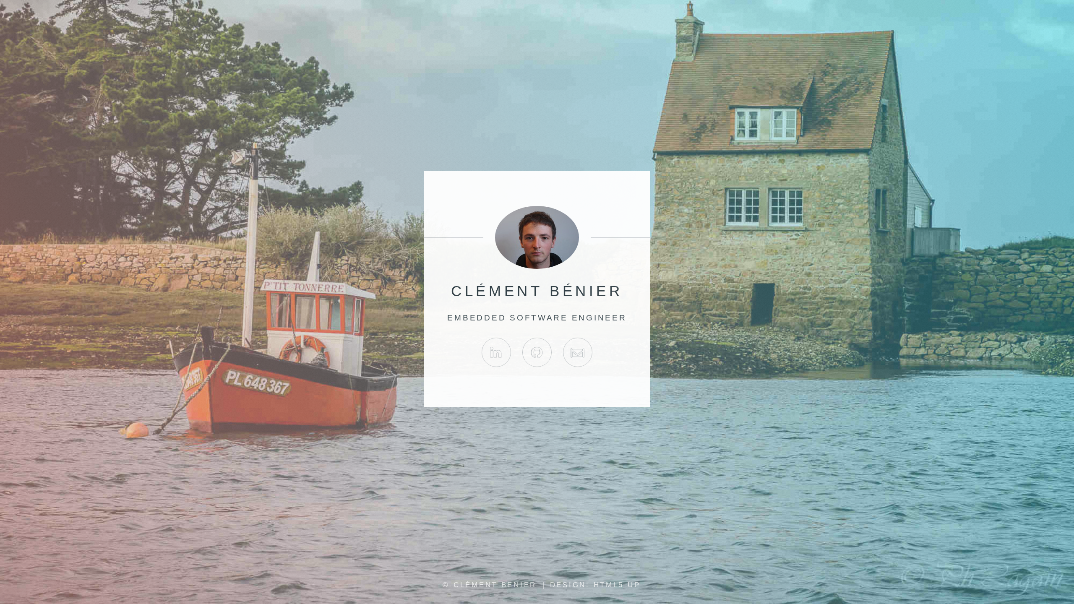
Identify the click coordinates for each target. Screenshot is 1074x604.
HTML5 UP (617, 585)
